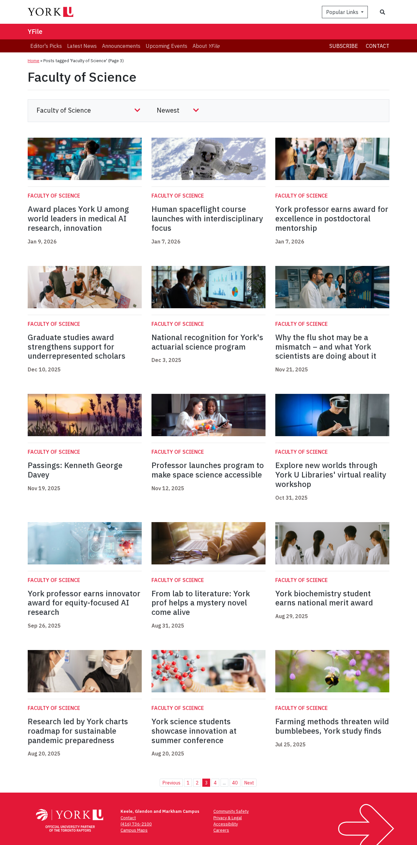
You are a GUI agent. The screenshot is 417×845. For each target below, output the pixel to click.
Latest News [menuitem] (82, 46)
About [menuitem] (206, 46)
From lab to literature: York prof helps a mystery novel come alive (200, 602)
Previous (171, 783)
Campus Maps (134, 830)
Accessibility (225, 824)
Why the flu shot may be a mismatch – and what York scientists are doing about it (325, 346)
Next (249, 783)
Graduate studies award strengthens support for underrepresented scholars (76, 346)
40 (235, 783)
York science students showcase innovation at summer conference (194, 730)
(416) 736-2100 (136, 824)
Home (33, 60)
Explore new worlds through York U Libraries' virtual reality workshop (330, 474)
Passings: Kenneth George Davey (75, 470)
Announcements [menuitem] (121, 46)
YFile (35, 31)
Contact (377, 46)
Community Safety (231, 811)
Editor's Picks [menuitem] (46, 46)
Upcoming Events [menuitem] (166, 46)
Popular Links (343, 12)
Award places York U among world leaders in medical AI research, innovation (78, 218)
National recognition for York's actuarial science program (207, 342)
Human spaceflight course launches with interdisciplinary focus (207, 218)
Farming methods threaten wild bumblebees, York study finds (332, 726)
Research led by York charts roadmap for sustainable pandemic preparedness (78, 730)
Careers (221, 830)
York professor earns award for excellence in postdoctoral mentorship (331, 218)
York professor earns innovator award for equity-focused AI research (84, 602)
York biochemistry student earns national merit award (324, 598)
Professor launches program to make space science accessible (207, 470)
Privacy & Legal (227, 818)
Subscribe (343, 46)
